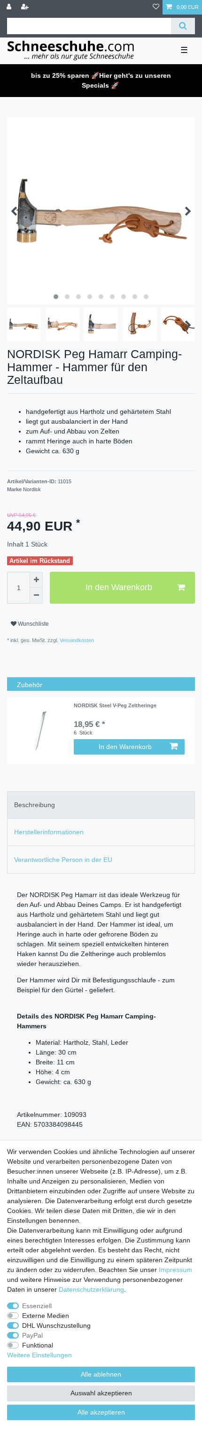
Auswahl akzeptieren (101, 1393)
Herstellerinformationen (49, 832)
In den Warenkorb (118, 587)
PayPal (32, 1335)
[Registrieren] (26, 7)
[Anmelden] (9, 7)
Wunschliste (32, 624)
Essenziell (37, 1306)
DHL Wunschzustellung (56, 1325)
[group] (40, 731)
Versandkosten (76, 640)
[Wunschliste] (156, 7)
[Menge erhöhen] (36, 580)
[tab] (101, 805)
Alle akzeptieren (101, 1412)
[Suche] (183, 26)
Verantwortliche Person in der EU (63, 859)
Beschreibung (34, 805)
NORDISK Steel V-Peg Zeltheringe (115, 705)
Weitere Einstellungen (39, 1355)
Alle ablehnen (101, 1374)
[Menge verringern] (36, 596)
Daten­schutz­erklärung (91, 1289)
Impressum (175, 1269)
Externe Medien (45, 1315)
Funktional (37, 1345)
